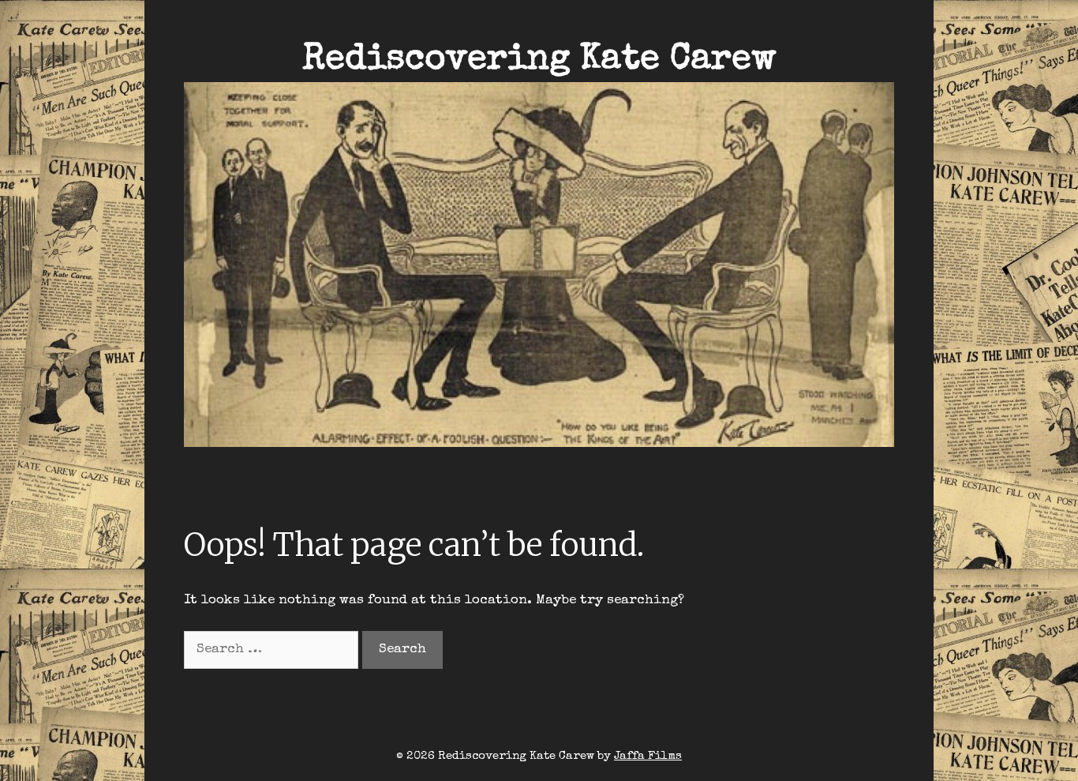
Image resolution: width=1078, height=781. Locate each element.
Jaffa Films (648, 756)
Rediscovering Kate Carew (539, 60)
